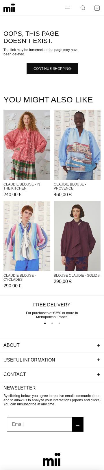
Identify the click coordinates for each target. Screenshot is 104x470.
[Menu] (67, 8)
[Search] (83, 7)
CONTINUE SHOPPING (52, 69)
